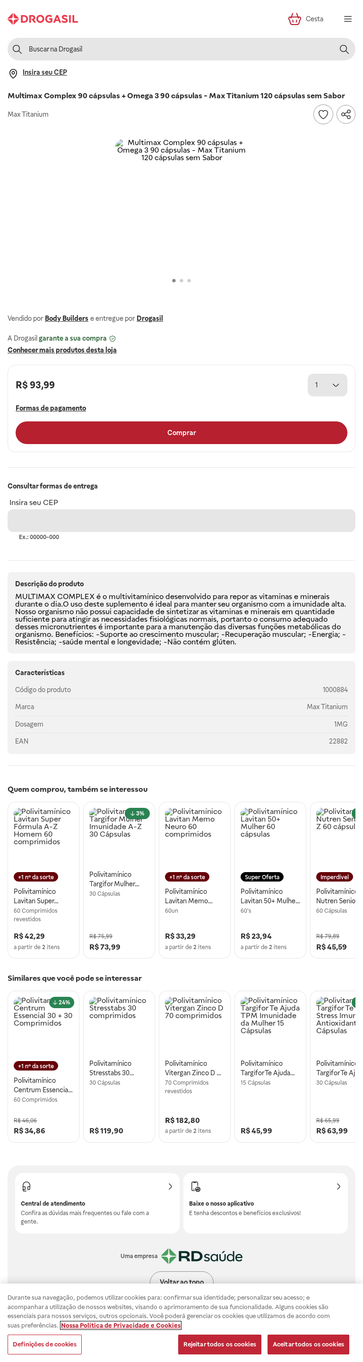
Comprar (181, 433)
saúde (72, 641)
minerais (314, 596)
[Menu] (348, 19)
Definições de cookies (45, 1344)
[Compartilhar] (346, 114)
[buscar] (344, 49)
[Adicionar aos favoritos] (323, 114)
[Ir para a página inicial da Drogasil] (43, 19)
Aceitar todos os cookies (308, 1344)
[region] (181, 1323)
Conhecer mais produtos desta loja (62, 350)
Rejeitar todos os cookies (219, 1344)
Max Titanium (327, 707)
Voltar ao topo (182, 1282)
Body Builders (66, 318)
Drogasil (150, 318)
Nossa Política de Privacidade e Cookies (121, 1325)
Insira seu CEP (33, 502)
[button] (181, 205)
